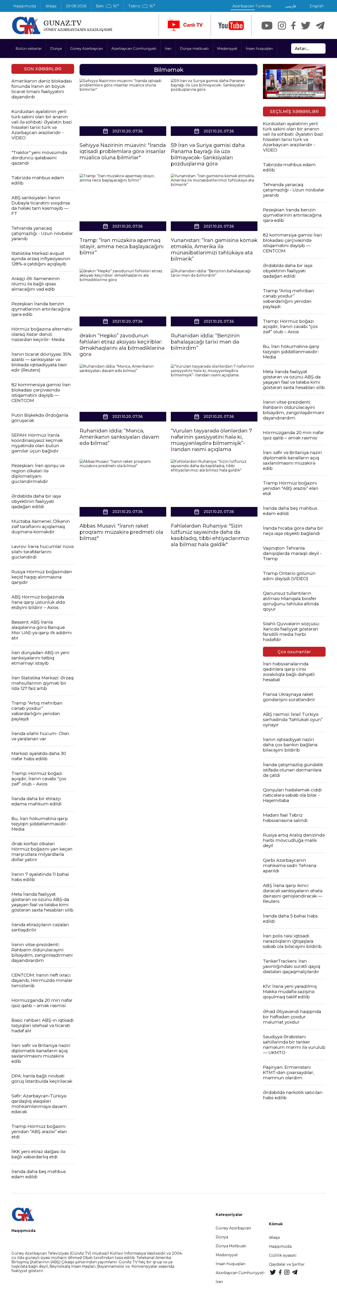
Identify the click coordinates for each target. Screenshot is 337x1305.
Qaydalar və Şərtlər (287, 1264)
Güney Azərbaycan (86, 48)
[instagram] (282, 25)
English (317, 6)
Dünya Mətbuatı (231, 1246)
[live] (184, 25)
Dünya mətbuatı (194, 48)
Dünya (56, 48)
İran (168, 48)
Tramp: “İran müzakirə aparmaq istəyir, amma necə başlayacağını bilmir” (122, 246)
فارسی (290, 6)
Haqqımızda (24, 6)
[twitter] (306, 25)
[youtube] (231, 25)
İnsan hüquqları (259, 48)
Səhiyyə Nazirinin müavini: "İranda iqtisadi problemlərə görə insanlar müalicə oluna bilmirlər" (123, 151)
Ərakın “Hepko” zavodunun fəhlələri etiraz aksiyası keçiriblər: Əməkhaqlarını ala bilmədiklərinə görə (122, 345)
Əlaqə (50, 6)
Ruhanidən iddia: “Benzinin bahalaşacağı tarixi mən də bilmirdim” (205, 342)
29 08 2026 (76, 6)
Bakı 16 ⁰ (107, 6)
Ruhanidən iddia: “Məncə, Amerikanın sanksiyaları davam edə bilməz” (119, 437)
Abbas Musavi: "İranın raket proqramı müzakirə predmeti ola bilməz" (121, 532)
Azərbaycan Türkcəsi (251, 6)
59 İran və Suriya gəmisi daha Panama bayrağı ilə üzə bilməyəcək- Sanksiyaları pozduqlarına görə (208, 154)
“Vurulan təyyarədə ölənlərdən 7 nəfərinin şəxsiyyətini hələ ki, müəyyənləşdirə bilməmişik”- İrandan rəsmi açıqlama (211, 440)
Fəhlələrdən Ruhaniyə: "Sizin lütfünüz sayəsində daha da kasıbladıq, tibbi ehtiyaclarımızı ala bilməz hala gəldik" (210, 535)
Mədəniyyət (227, 48)
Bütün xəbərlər (29, 48)
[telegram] (320, 25)
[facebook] (293, 25)
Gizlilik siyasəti (282, 1255)
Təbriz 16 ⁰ (141, 6)
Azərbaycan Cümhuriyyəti (133, 48)
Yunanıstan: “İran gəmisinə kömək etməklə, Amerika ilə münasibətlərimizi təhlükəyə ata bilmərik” (214, 249)
